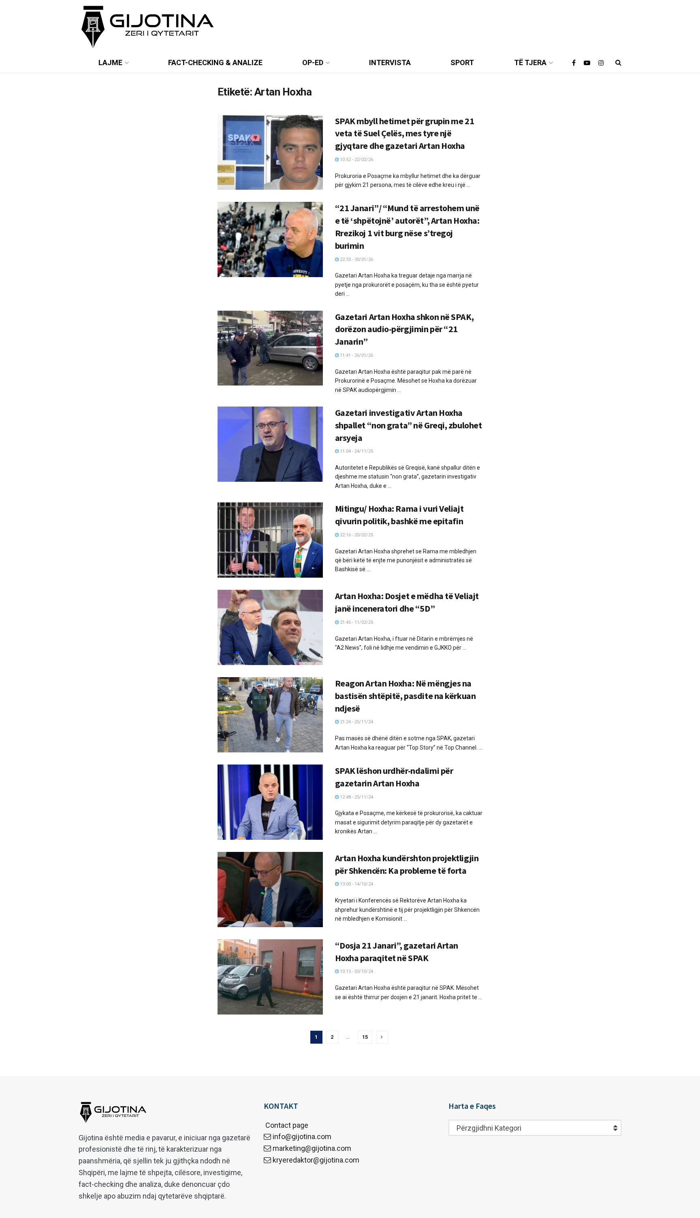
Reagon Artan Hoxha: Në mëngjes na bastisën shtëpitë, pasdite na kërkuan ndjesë (405, 696)
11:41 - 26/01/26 (356, 355)
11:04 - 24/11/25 (356, 451)
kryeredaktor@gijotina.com (316, 1160)
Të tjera (530, 62)
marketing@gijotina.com (312, 1148)
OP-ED (312, 62)
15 (365, 1037)
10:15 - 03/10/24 (356, 971)
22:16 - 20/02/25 (356, 535)
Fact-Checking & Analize (215, 62)
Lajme (110, 62)
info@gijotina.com (302, 1136)
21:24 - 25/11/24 (356, 721)
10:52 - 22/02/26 (356, 159)
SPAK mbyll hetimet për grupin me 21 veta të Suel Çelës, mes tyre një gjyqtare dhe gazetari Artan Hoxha (404, 133)
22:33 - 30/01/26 (356, 259)
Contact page (286, 1125)
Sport (462, 62)
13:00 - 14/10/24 (356, 884)
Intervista (390, 62)
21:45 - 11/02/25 (356, 622)
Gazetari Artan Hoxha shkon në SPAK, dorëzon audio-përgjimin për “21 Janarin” (404, 329)
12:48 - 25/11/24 (356, 797)
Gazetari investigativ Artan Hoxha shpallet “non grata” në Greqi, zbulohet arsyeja (408, 425)
